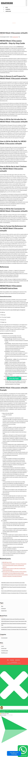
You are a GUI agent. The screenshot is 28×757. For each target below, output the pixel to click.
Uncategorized (15, 36)
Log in (2, 646)
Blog (7, 7)
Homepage (8, 9)
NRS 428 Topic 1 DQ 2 (7, 562)
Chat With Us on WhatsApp (14, 753)
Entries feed (3, 648)
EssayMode (7, 3)
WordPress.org (4, 652)
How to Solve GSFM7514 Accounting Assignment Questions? (14, 590)
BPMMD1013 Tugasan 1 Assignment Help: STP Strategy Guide (14, 593)
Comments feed (4, 650)
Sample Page (8, 11)
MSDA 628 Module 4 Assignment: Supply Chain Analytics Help (14, 584)
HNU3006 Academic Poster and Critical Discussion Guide (13, 582)
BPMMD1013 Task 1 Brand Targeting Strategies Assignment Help (13, 587)
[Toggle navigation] (26, 3)
